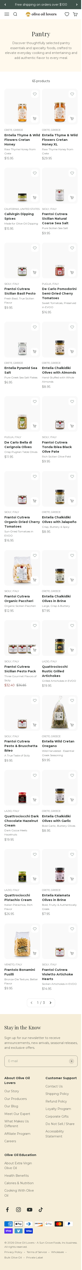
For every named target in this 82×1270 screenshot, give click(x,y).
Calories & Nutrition (19, 1183)
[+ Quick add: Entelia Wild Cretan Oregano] (72, 725)
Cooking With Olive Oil (19, 1193)
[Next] (77, 4)
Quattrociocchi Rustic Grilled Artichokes (55, 671)
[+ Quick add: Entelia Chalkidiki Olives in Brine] (72, 580)
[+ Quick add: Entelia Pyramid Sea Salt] (34, 352)
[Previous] (5, 4)
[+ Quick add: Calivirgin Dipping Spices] (34, 198)
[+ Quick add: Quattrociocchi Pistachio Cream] (34, 879)
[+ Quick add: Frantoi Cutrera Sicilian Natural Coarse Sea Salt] (72, 198)
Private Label (34, 1257)
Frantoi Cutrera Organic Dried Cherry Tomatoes (22, 521)
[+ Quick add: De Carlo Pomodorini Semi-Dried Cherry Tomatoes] (72, 273)
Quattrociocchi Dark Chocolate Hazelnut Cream (21, 820)
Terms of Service (37, 1252)
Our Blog (11, 1106)
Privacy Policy (13, 1252)
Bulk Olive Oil (13, 1257)
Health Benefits (16, 1176)
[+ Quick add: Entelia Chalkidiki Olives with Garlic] (72, 800)
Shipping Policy (57, 1094)
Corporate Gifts (56, 1116)
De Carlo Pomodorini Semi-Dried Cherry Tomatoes (59, 293)
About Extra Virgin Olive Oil (18, 1165)
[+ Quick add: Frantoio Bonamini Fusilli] (34, 953)
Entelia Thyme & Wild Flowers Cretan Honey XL (60, 139)
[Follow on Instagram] (18, 1210)
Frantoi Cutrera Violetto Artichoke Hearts (57, 974)
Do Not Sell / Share (60, 1124)
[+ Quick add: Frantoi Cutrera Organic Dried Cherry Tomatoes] (34, 501)
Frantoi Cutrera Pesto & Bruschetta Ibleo (20, 745)
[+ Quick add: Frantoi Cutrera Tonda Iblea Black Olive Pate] (72, 426)
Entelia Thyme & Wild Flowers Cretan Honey (22, 139)
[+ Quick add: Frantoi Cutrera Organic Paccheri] (34, 580)
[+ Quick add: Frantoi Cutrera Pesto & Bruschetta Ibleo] (34, 725)
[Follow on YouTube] (30, 1210)
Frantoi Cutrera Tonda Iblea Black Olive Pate (57, 447)
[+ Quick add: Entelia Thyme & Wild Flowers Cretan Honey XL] (72, 119)
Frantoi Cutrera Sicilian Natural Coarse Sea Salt (55, 218)
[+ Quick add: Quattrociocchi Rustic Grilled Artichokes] (72, 650)
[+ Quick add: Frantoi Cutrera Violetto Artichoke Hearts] (72, 953)
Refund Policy (56, 1101)
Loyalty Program (58, 1109)
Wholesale (57, 1252)
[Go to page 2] (50, 1003)
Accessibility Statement (54, 1133)
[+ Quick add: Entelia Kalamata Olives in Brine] (72, 879)
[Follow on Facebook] (7, 1210)
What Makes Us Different (16, 1123)
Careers (10, 1141)
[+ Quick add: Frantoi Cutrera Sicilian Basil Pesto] (34, 273)
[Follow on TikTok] (41, 1210)
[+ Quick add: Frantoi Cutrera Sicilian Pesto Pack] (34, 650)
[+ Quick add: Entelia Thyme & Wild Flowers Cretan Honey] (34, 119)
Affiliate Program (17, 1134)
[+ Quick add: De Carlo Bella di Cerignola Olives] (34, 426)
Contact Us (54, 1086)
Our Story (11, 1091)
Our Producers (15, 1099)
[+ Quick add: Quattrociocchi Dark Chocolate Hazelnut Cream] (34, 800)
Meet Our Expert (17, 1114)
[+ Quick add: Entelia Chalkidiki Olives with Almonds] (72, 352)
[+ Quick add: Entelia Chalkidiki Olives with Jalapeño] (72, 501)
